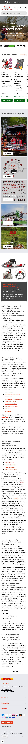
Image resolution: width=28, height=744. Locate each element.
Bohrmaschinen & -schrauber (12, 394)
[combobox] (14, 13)
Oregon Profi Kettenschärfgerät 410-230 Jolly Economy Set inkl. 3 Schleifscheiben (6, 77)
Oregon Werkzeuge (9, 467)
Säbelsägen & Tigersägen (11, 406)
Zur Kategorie (8, 153)
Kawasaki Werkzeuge (10, 465)
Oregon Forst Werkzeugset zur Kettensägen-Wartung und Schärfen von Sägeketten (18, 78)
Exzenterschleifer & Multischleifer (13, 399)
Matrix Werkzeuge (9, 462)
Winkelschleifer (9, 411)
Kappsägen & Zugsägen (11, 404)
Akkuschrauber (8, 392)
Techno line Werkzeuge (11, 469)
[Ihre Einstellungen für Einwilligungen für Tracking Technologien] (2, 741)
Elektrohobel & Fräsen (10, 401)
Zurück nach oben (14, 671)
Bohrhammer (8, 397)
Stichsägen (7, 409)
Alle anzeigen (23, 54)
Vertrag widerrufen (7, 722)
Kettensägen (4, 418)
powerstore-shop (8, 726)
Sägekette (21, 482)
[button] (22, 8)
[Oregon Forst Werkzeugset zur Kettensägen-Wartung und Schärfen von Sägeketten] (19, 64)
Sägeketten (16, 498)
